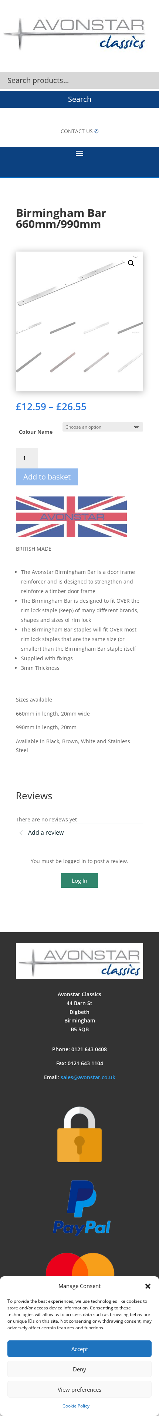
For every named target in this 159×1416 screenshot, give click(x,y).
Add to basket (47, 477)
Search (79, 99)
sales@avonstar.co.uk (88, 1077)
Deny (79, 1369)
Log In (79, 880)
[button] (148, 1286)
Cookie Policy (75, 1406)
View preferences (79, 1389)
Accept (79, 1349)
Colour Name (36, 431)
